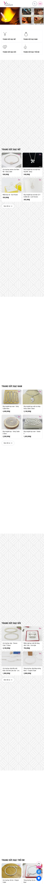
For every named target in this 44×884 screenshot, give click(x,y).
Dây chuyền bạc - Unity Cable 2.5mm (11, 433)
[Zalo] (38, 878)
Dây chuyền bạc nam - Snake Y (32, 433)
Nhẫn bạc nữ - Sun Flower (10, 195)
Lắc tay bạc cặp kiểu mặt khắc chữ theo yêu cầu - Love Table (11, 669)
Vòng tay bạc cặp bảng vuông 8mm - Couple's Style (32, 669)
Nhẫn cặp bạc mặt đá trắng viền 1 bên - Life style (31, 644)
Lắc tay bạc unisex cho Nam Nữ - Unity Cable (11, 171)
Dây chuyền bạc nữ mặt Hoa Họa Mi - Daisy (32, 171)
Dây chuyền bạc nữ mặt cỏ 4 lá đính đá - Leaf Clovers (32, 196)
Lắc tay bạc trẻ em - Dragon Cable (11, 881)
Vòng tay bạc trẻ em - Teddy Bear (32, 881)
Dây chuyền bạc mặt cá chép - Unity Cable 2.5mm (32, 407)
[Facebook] (38, 871)
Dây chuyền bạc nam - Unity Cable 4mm (11, 407)
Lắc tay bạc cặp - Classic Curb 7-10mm (10, 644)
